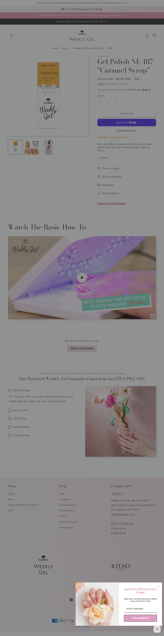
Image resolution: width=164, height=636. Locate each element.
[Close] (158, 586)
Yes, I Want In (140, 618)
